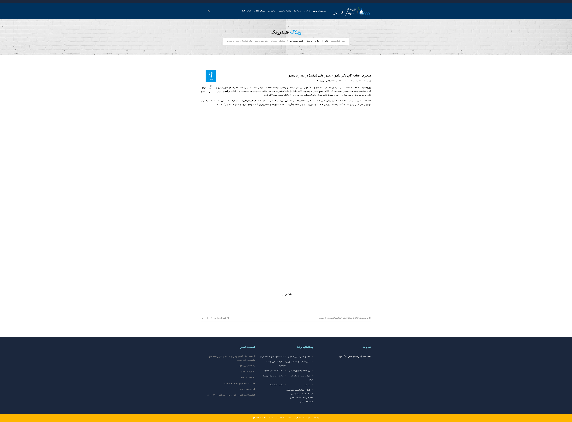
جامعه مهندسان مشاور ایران (271, 356)
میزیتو (307, 385)
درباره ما (307, 11)
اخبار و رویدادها (313, 41)
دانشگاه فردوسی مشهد (273, 370)
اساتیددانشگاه (335, 318)
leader (349, 318)
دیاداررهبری (324, 318)
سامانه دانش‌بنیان (276, 385)
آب (343, 318)
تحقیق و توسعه (284, 11)
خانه (326, 41)
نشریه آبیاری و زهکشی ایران (298, 362)
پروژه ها (297, 11)
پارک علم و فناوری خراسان (299, 370)
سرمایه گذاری (259, 11)
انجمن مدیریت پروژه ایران (299, 356)
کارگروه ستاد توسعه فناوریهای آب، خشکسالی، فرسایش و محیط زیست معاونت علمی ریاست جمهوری (299, 395)
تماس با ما (246, 11)
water (356, 318)
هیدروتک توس (319, 11)
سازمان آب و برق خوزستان (272, 376)
